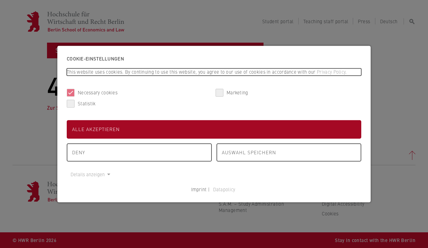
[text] (214, 72)
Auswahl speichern (249, 152)
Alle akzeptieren (96, 129)
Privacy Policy (331, 71)
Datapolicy (224, 189)
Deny (78, 152)
